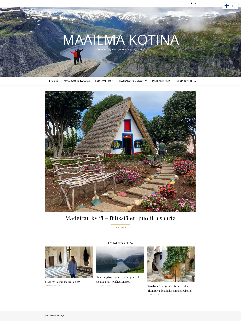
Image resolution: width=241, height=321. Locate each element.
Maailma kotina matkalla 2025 (62, 282)
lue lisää (120, 227)
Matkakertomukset (131, 80)
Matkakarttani (161, 80)
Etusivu (54, 80)
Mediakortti (184, 80)
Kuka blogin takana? (77, 80)
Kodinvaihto (103, 80)
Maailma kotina (120, 39)
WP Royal (61, 315)
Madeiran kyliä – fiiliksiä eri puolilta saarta (120, 218)
